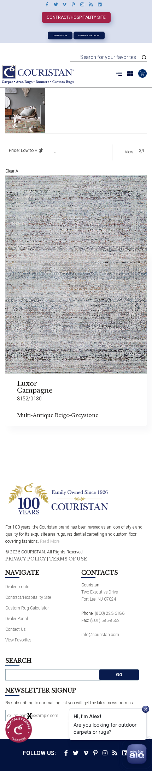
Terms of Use (68, 559)
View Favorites (18, 640)
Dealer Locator (18, 586)
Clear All (13, 171)
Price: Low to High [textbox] (26, 150)
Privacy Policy (25, 559)
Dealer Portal (60, 35)
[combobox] (31, 150)
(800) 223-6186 (109, 613)
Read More (49, 541)
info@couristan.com (100, 634)
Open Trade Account (89, 35)
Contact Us (15, 629)
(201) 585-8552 (105, 620)
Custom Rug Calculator (27, 608)
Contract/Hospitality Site (76, 17)
